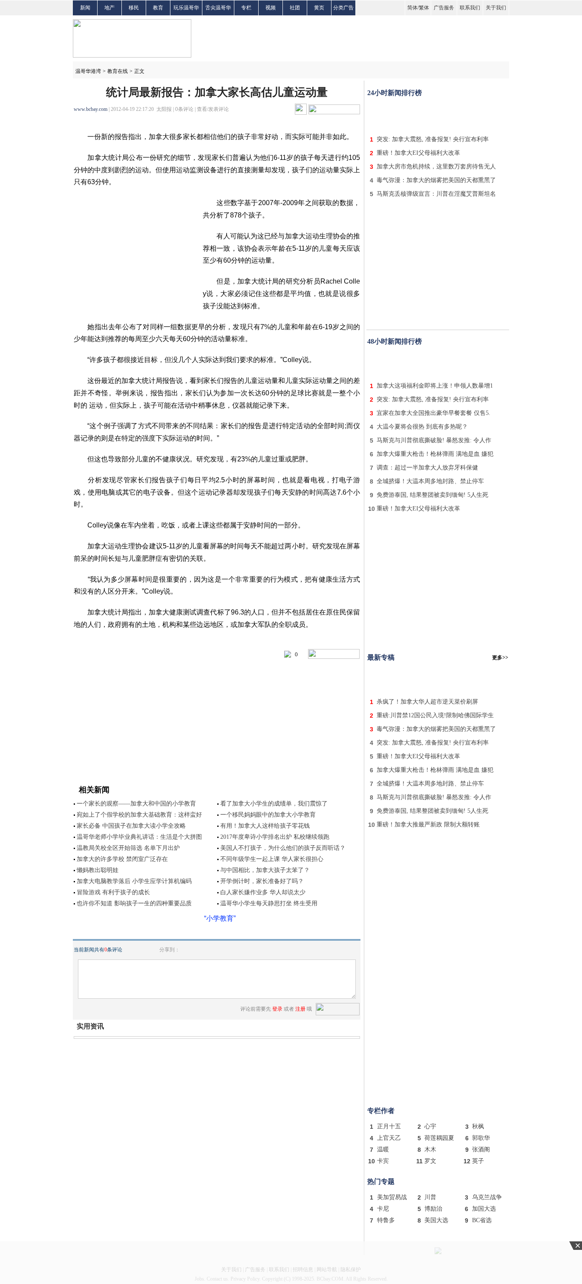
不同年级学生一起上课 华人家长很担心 (271, 859)
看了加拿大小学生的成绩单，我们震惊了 (274, 803)
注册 (300, 1009)
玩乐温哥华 (186, 8)
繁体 (424, 8)
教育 (158, 8)
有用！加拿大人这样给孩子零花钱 (265, 826)
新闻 (85, 8)
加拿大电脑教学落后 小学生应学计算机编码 (134, 881)
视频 (270, 8)
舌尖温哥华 (218, 8)
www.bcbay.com (90, 109)
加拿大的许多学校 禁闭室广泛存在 (122, 859)
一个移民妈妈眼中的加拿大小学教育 (268, 815)
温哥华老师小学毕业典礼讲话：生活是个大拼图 (139, 837)
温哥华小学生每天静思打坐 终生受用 (268, 903)
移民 (134, 8)
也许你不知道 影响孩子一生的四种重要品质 (134, 903)
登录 (277, 1009)
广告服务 (444, 8)
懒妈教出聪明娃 (97, 870)
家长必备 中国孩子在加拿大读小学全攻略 (131, 826)
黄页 (319, 8)
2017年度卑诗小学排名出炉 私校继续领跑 (274, 837)
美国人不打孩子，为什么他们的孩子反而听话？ (283, 848)
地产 (109, 8)
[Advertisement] (438, 114)
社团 (295, 8)
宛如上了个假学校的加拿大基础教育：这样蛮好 (139, 815)
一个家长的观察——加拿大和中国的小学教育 (136, 803)
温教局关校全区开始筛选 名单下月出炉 (128, 848)
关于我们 (496, 8)
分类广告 (343, 8)
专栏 (246, 8)
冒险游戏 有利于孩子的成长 (113, 892)
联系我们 (470, 8)
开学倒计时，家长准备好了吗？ (262, 881)
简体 (412, 8)
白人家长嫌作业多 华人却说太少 (262, 892)
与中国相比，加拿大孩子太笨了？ (265, 870)
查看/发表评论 (213, 109)
